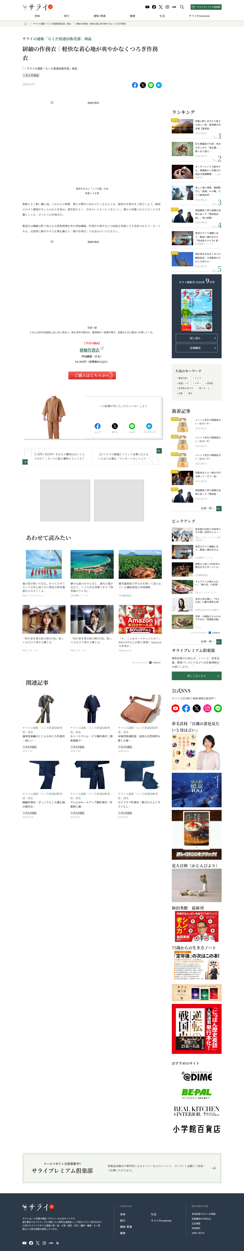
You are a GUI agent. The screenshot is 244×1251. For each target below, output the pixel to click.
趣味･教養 (100, 16)
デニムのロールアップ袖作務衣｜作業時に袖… (91, 804)
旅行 (66, 16)
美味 (37, 16)
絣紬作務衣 (90, 350)
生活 (162, 16)
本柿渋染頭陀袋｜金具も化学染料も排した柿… (139, 738)
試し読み (195, 338)
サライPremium (161, 1220)
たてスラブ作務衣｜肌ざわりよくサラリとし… (139, 804)
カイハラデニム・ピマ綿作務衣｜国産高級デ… (91, 738)
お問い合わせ (198, 1232)
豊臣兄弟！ (183, 377)
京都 (180, 393)
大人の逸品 (32, 75)
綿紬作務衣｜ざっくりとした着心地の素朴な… (43, 804)
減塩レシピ (183, 383)
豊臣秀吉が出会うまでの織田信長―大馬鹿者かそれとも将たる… (208, 257)
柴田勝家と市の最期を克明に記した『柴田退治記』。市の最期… (208, 214)
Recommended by (140, 662)
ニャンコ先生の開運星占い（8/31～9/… (208, 421)
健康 (132, 16)
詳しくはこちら (196, 676)
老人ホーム (204, 388)
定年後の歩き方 (185, 388)
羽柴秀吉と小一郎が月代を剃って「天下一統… (208, 474)
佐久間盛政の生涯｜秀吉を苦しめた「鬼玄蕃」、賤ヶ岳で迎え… (208, 147)
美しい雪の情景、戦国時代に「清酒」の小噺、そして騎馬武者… (208, 191)
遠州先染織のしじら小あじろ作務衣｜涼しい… (43, 738)
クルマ (198, 377)
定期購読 (195, 348)
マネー (198, 383)
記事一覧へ (207, 508)
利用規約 (196, 1228)
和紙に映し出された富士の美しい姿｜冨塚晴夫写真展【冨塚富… (208, 124)
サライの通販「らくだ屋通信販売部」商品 (52, 23)
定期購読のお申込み (201, 1218)
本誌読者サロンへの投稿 (203, 1213)
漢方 (190, 393)
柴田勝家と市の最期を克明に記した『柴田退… (208, 492)
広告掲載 (196, 1223)
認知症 (210, 383)
